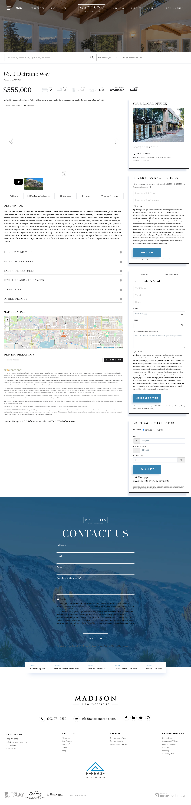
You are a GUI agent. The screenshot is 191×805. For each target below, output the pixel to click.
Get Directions (113, 360)
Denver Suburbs (95, 668)
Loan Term (137, 430)
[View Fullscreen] (7, 329)
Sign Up (179, 8)
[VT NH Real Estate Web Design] (170, 795)
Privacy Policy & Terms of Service (147, 241)
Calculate (147, 469)
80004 (51, 421)
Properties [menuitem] (38, 8)
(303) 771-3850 (56, 719)
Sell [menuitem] (65, 8)
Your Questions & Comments (145, 331)
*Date (135, 309)
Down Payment (139, 446)
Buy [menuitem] (53, 8)
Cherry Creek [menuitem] (167, 738)
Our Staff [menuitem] (66, 744)
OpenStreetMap (109, 347)
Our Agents (148, 161)
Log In (168, 8)
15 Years (159, 430)
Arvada (42, 421)
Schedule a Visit (172, 274)
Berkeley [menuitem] (165, 750)
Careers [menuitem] (65, 747)
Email (59, 556)
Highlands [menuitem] (166, 747)
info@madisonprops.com (98, 719)
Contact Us (137, 161)
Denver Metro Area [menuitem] (118, 738)
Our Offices (11, 745)
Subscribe (147, 252)
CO (23, 421)
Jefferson (32, 421)
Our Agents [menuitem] (67, 741)
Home (7, 421)
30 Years (148, 430)
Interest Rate (138, 456)
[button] (92, 57)
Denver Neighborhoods (65, 668)
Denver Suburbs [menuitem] (116, 741)
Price (135, 437)
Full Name (61, 545)
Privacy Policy (180, 406)
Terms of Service (143, 408)
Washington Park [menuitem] (169, 744)
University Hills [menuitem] (168, 753)
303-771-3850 (142, 153)
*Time (135, 320)
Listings (15, 421)
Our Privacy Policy (78, 795)
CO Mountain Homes (125, 668)
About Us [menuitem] (119, 8)
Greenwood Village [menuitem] (170, 741)
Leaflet (99, 347)
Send (92, 638)
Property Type (36, 668)
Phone (59, 567)
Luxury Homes (153, 668)
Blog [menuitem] (64, 750)
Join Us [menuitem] (152, 8)
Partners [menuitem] (137, 8)
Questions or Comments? (69, 578)
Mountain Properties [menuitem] (118, 744)
